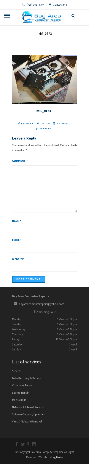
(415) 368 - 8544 (35, 4)
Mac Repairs (19, 400)
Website (18, 259)
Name (16, 221)
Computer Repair (22, 385)
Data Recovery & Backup (26, 378)
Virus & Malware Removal (27, 421)
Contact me (60, 4)
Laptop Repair (20, 393)
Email (17, 240)
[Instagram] (32, 444)
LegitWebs (57, 457)
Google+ (45, 128)
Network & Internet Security (28, 407)
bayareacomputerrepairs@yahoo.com (41, 304)
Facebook (27, 123)
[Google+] (26, 444)
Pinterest (62, 123)
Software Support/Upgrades (28, 414)
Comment (20, 161)
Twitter (45, 123)
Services (16, 371)
